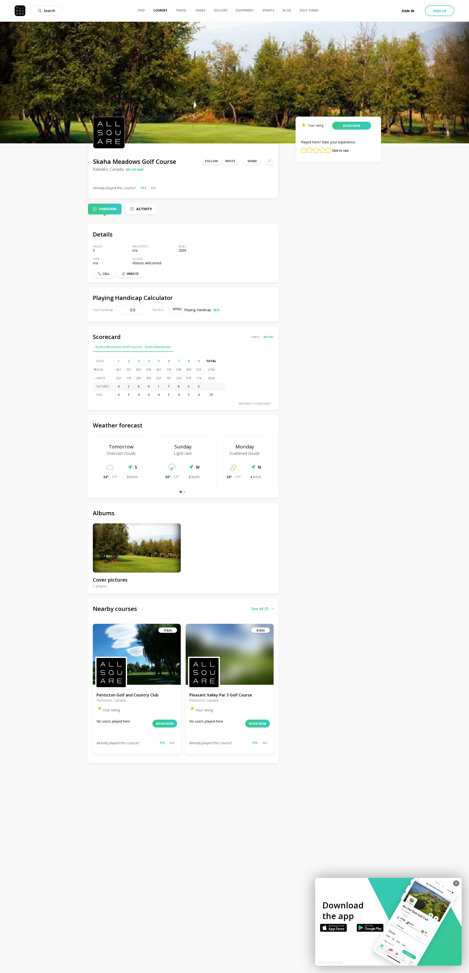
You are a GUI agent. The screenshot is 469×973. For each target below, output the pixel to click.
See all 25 (260, 608)
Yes (143, 188)
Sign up (440, 11)
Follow (211, 161)
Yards (255, 337)
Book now (164, 724)
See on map (135, 170)
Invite (230, 161)
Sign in (408, 11)
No (153, 188)
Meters (269, 337)
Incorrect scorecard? (255, 403)
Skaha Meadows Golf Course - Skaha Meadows (133, 347)
